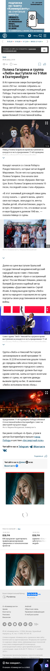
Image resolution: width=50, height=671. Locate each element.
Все (19, 529)
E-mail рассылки (31, 614)
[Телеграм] (4, 624)
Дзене (22, 462)
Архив (5, 609)
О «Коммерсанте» (10, 606)
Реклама (6, 614)
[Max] (30, 624)
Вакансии (7, 617)
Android (28, 606)
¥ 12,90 (25, 41)
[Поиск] (40, 36)
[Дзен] (15, 624)
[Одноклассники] (20, 624)
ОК (44, 49)
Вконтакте (9, 466)
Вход (36, 35)
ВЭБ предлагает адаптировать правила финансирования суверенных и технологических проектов (15, 542)
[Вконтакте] (10, 624)
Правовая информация (34, 612)
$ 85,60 (9, 41)
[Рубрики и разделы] (45, 36)
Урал (4, 57)
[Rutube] (25, 624)
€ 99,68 (17, 41)
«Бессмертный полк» (33, 440)
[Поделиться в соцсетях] (44, 64)
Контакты (7, 612)
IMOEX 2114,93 (36, 41)
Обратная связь (31, 609)
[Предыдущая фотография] (2, 133)
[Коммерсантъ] (5, 35)
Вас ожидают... (14, 662)
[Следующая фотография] (47, 133)
